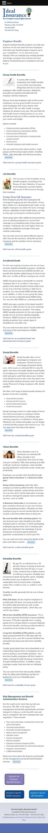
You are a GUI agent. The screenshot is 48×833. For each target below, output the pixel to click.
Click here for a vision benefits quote (18, 547)
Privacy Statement (25, 817)
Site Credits (37, 817)
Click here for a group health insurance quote (22, 162)
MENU (9, 3)
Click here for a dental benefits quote (18, 435)
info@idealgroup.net (10, 817)
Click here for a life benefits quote (17, 249)
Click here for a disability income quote (19, 685)
